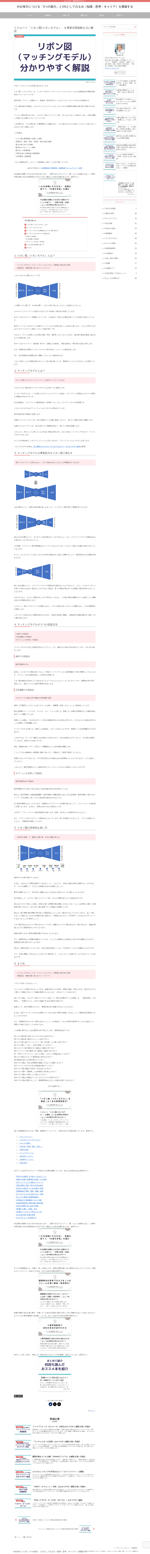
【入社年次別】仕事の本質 (25, 1215)
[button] (135, 27)
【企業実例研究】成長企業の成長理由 (29, 1203)
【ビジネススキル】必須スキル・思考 (29, 1194)
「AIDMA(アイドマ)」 (26, 1159)
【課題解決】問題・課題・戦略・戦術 (29, 1191)
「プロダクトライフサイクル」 (29, 1140)
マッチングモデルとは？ (35, 227)
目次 (29, 220)
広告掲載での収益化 (33, 239)
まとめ (29, 247)
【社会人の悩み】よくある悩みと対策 (29, 1188)
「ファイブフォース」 (26, 1153)
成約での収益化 (31, 236)
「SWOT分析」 (24, 1150)
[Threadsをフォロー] (59, 1404)
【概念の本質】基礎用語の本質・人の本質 (31, 1179)
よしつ (120, 55)
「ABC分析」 (23, 1163)
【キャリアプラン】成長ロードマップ (29, 1182)
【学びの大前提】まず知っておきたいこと (31, 1176)
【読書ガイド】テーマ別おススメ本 (29, 1212)
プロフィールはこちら (112, 68)
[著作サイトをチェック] (50, 1404)
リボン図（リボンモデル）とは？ (37, 224)
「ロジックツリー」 (25, 1137)
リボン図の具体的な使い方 (35, 244)
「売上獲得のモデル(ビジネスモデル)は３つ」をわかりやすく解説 (56, 446)
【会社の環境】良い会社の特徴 (27, 1206)
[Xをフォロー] (55, 1404)
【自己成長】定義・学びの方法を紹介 (29, 1185)
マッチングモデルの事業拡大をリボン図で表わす (42, 230)
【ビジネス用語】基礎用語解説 (27, 1197)
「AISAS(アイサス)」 (26, 1156)
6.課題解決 (19, 1396)
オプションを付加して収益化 (35, 241)
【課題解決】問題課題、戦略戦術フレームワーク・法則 (61, 168)
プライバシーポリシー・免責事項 (126, 1548)
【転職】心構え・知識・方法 (26, 1209)
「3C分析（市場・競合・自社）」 (30, 1146)
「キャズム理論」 (24, 1143)
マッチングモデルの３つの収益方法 (38, 233)
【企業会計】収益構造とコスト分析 (29, 1200)
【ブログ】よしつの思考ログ (26, 1218)
